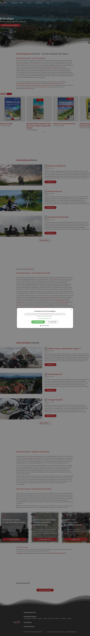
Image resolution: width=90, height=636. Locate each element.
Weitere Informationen (47, 316)
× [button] (71, 309)
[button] (45, 318)
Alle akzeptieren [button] (38, 322)
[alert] (45, 318)
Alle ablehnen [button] (52, 322)
